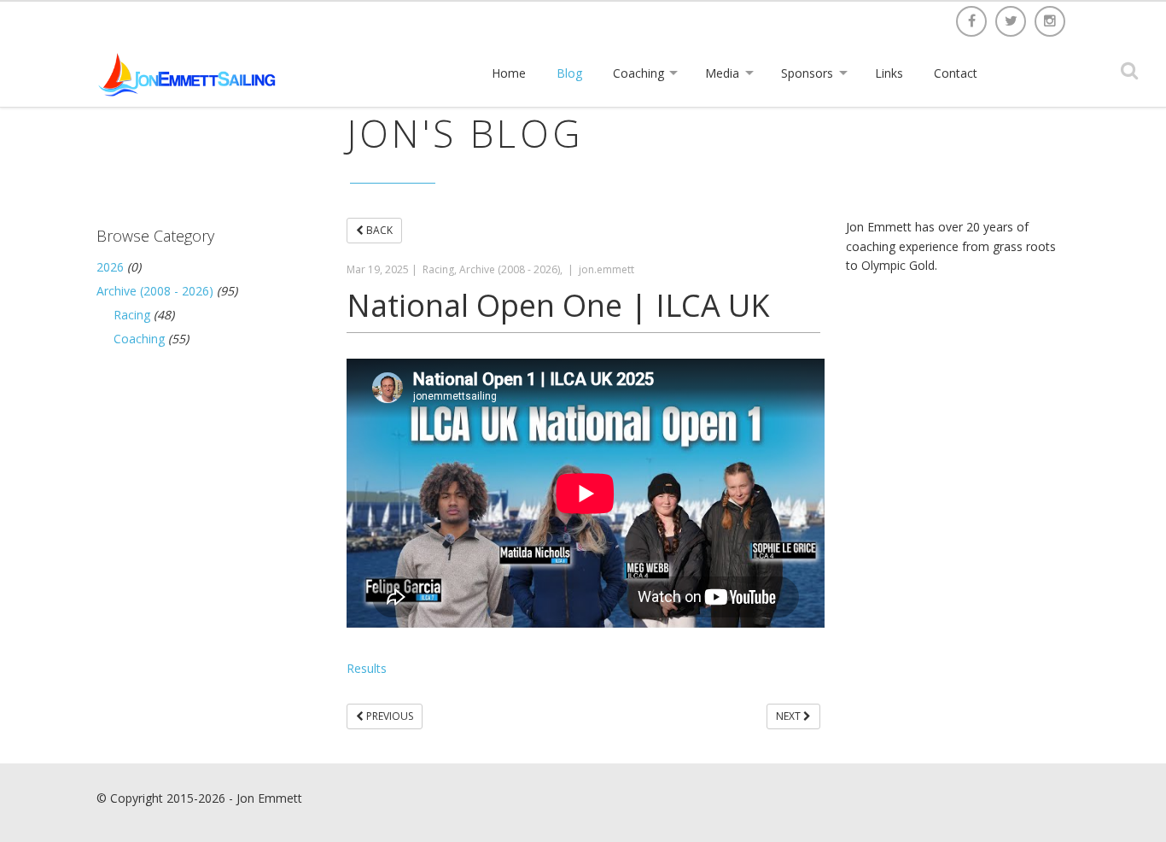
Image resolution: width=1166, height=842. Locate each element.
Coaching (139, 338)
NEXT (789, 716)
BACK (378, 230)
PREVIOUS (388, 716)
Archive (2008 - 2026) (154, 291)
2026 (110, 267)
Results (367, 668)
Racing (132, 315)
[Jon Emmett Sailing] (190, 74)
